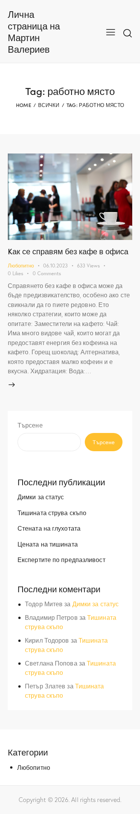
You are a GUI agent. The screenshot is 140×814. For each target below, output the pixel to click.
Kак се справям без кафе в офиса (68, 251)
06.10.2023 (55, 265)
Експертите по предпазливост (61, 559)
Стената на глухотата (49, 528)
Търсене (30, 425)
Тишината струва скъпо (52, 513)
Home (23, 105)
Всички (49, 105)
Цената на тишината (48, 544)
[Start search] (127, 33)
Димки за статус (41, 497)
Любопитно (21, 265)
